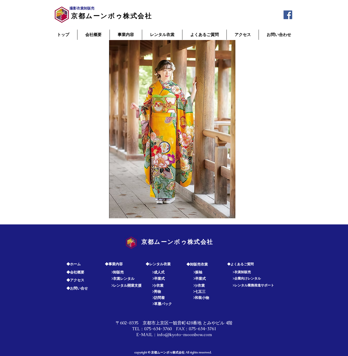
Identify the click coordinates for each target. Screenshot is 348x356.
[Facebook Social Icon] (288, 14)
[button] (172, 129)
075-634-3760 (158, 329)
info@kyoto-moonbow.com (184, 334)
